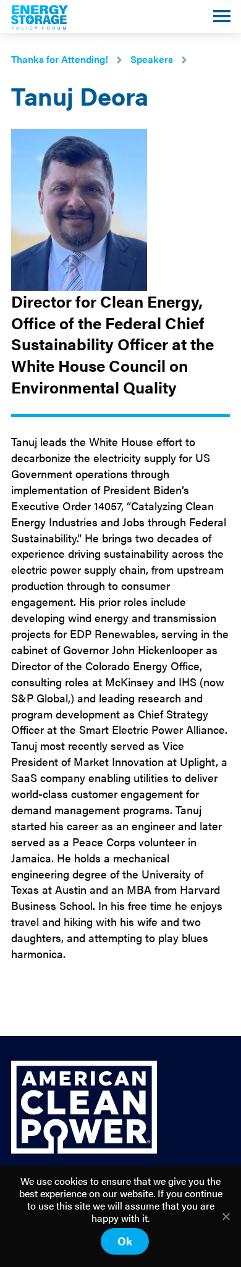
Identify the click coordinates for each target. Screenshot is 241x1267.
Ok (124, 1240)
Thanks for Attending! (59, 59)
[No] (225, 1216)
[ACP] (84, 1150)
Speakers (151, 59)
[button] (222, 16)
